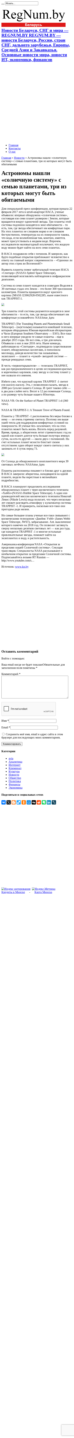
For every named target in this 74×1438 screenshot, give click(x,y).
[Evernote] (44, 802)
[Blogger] (13, 802)
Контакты (15, 148)
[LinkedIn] (49, 802)
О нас (12, 151)
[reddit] (39, 802)
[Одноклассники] (24, 802)
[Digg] (34, 802)
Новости (19, 157)
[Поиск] (2, 4)
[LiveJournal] (54, 802)
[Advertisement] (37, 103)
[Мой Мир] (29, 802)
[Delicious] (19, 802)
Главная (13, 145)
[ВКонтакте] (3, 802)
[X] (8, 802)
